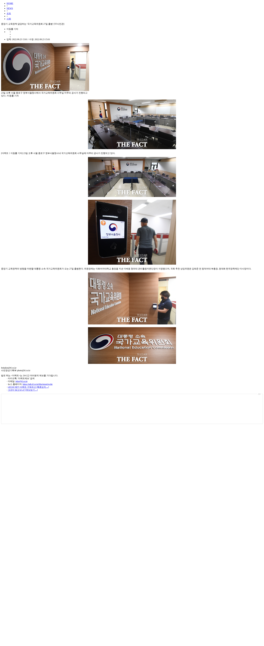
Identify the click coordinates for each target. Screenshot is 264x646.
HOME (10, 3)
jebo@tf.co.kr (22, 381)
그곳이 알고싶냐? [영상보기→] (23, 390)
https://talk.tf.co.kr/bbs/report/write (38, 384)
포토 (9, 13)
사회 (9, 19)
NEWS (10, 8)
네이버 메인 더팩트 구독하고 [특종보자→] (28, 387)
